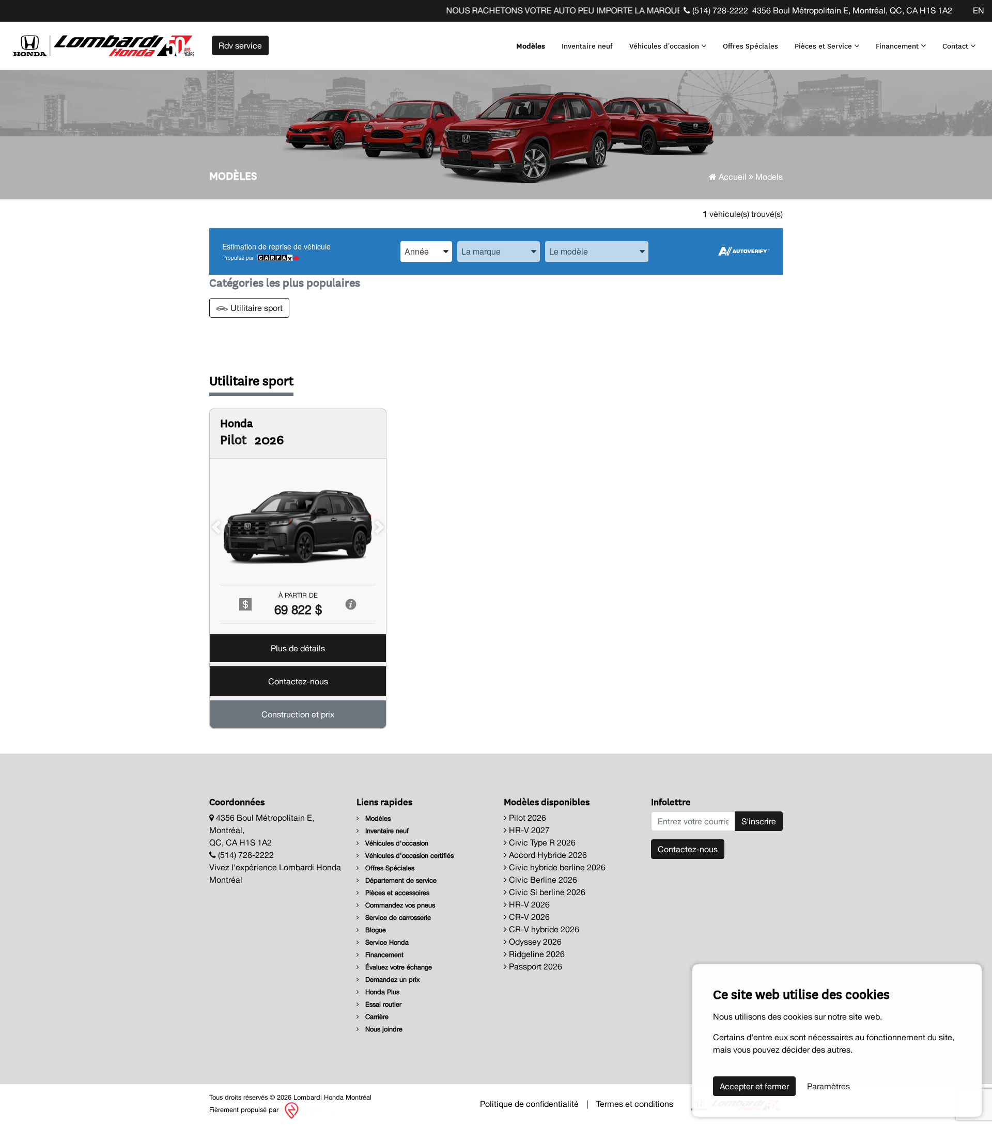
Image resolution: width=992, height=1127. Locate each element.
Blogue (374, 930)
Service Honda (386, 942)
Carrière (376, 1017)
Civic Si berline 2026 (546, 892)
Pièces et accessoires (396, 893)
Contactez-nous (298, 681)
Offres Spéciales (750, 45)
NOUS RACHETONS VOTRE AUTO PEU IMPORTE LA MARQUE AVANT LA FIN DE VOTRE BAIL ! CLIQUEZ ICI (620, 10)
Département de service (400, 880)
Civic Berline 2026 (542, 879)
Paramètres (828, 1086)
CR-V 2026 (528, 916)
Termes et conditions (634, 1103)
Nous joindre (382, 1029)
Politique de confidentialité (529, 1103)
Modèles (530, 45)
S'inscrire (758, 821)
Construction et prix (297, 714)
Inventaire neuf (587, 45)
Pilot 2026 (526, 817)
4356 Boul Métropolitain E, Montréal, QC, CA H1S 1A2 (852, 10)
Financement (898, 45)
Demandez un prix (391, 979)
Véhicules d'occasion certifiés (408, 855)
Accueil (732, 176)
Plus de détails (298, 648)
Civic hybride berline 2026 (556, 867)
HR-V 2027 (528, 830)
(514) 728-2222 (719, 10)
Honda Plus (381, 992)
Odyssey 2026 (534, 941)
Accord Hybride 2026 (547, 854)
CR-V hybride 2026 (543, 929)
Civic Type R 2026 (541, 842)
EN (978, 10)
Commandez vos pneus (399, 905)
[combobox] (426, 251)
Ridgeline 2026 (536, 954)
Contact (956, 45)
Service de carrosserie (397, 917)
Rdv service (240, 45)
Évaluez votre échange (397, 967)
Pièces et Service (824, 45)
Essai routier (382, 1004)
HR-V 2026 (528, 904)
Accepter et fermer (754, 1086)
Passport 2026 (534, 966)
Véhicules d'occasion (665, 45)
